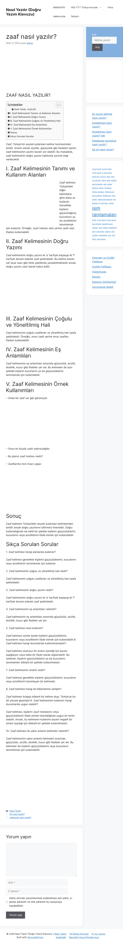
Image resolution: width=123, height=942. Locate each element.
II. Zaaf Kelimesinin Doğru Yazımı (28, 117)
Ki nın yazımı (98, 933)
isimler (111, 203)
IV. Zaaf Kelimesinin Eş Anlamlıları (28, 124)
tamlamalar (103, 235)
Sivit (100, 228)
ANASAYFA (59, 7)
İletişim (75, 16)
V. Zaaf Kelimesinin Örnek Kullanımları (31, 128)
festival (95, 188)
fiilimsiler (107, 188)
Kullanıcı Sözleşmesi (104, 281)
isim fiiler (104, 203)
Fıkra (110, 7)
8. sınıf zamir (107, 173)
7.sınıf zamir (96, 173)
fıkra (113, 196)
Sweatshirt (112, 228)
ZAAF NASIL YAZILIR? (25, 109)
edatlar (114, 180)
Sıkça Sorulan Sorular (22, 136)
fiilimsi (101, 188)
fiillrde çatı (107, 196)
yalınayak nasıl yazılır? (20, 817)
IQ (99, 203)
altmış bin (96, 177)
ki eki (94, 220)
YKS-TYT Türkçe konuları (84, 7)
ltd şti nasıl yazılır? (103, 149)
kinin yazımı (111, 220)
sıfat (94, 232)
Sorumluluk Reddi (102, 287)
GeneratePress (35, 937)
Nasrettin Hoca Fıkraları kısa (84, 937)
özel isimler (101, 239)
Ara (94, 34)
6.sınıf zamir (107, 169)
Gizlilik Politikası (101, 266)
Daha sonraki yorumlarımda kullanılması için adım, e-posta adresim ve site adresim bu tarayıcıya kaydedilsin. (41, 902)
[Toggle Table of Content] (57, 105)
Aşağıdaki (61, 937)
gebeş (94, 199)
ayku (112, 177)
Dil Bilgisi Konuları (79, 933)
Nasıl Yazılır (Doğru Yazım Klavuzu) (23, 11)
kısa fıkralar (96, 224)
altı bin (103, 177)
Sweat (105, 228)
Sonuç (13, 132)
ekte (105, 184)
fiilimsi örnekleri (98, 192)
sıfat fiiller (100, 232)
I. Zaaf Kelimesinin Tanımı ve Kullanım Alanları (35, 113)
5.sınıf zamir (96, 169)
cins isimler (96, 180)
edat (108, 180)
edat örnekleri (97, 184)
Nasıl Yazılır (15, 811)
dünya (104, 180)
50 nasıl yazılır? (17, 814)
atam (108, 177)
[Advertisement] (41, 70)
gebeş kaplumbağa (105, 199)
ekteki (109, 184)
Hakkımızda (59, 16)
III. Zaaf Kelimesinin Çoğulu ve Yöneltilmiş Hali (35, 120)
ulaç (109, 235)
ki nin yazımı (101, 220)
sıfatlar (107, 232)
